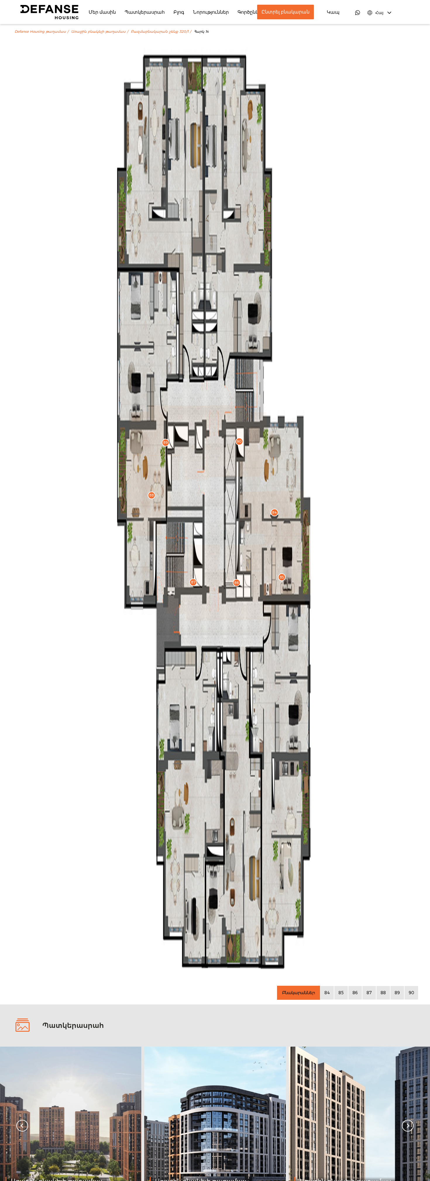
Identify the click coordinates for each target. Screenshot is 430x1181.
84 (327, 993)
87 (369, 993)
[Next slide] (408, 1126)
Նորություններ (211, 12)
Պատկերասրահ (145, 12)
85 (341, 993)
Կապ (333, 12)
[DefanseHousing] (49, 12)
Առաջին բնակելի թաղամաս (98, 31)
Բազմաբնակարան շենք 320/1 (159, 31)
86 (355, 993)
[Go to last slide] (22, 1126)
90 (411, 993)
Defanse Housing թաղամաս (40, 31)
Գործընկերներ (255, 12)
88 (383, 993)
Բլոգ (178, 12)
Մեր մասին (102, 12)
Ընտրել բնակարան (285, 11)
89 (397, 993)
